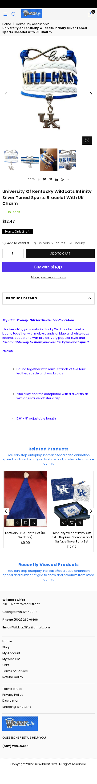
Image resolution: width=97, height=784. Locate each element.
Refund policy (12, 677)
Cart (5, 665)
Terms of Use (12, 689)
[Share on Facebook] (39, 179)
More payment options (48, 277)
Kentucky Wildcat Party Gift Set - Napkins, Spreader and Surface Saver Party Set (34, 537)
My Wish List (11, 659)
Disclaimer (10, 700)
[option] (48, 87)
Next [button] (91, 93)
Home (6, 24)
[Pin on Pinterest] (50, 179)
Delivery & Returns (51, 243)
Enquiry (79, 243)
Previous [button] (5, 93)
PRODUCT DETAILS (21, 298)
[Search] (13, 14)
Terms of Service (15, 671)
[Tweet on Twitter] (44, 179)
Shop (6, 647)
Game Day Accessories (32, 24)
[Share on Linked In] (56, 179)
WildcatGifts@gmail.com (31, 627)
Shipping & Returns (16, 706)
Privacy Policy (12, 694)
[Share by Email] (68, 179)
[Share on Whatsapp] (62, 179)
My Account (11, 653)
